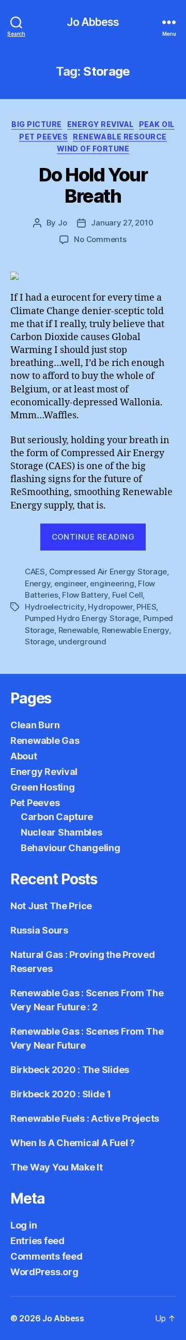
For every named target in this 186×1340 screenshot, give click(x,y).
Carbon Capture (57, 816)
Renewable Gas (45, 740)
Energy (37, 583)
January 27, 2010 (122, 223)
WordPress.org (44, 1271)
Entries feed (37, 1240)
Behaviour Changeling (70, 847)
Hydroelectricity (54, 607)
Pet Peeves (43, 136)
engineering (112, 583)
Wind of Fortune (93, 148)
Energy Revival (100, 124)
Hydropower (110, 607)
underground (82, 641)
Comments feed (46, 1256)
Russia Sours (39, 930)
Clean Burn (34, 725)
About (23, 756)
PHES (146, 607)
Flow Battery (85, 595)
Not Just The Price (51, 905)
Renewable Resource (119, 136)
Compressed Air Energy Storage (108, 571)
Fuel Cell (127, 595)
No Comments (100, 239)
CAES (35, 571)
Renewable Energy (135, 630)
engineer (70, 583)
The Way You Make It (56, 1167)
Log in (23, 1225)
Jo (62, 223)
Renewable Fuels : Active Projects (84, 1118)
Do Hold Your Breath (93, 185)
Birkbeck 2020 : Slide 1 (60, 1094)
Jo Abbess (93, 22)
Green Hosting (42, 787)
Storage (39, 641)
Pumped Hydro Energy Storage (82, 618)
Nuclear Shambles (61, 832)
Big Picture (36, 124)
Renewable (78, 630)
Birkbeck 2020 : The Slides (69, 1069)
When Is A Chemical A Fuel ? (72, 1142)
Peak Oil (157, 124)
